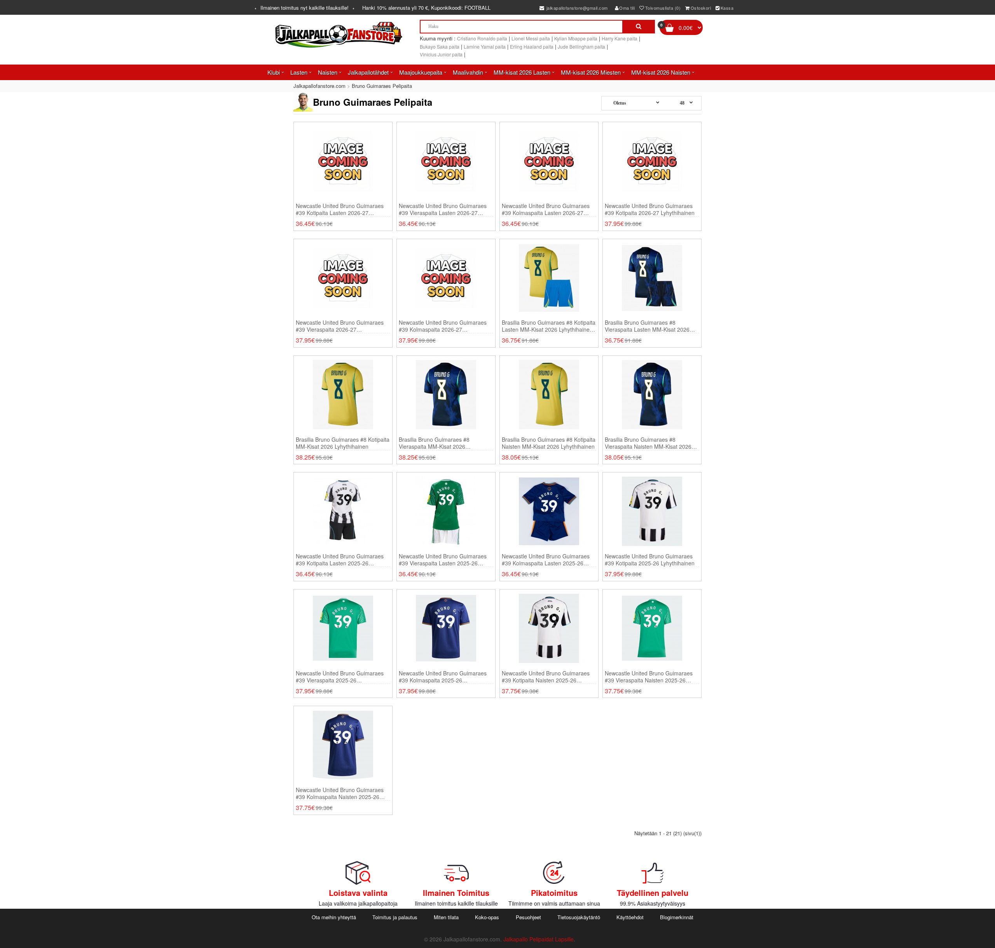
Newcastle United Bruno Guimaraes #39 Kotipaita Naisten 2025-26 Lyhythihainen (546, 677)
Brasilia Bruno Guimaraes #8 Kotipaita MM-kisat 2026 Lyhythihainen (342, 443)
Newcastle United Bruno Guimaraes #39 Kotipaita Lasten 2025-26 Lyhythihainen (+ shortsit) (340, 560)
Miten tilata (446, 917)
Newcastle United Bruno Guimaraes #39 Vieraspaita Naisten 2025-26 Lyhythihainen (649, 677)
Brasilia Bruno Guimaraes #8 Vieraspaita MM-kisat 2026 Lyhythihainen (434, 443)
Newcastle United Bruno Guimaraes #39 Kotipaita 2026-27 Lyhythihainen (650, 209)
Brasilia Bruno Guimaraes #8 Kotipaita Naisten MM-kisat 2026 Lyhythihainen (548, 443)
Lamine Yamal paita (485, 46)
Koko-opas (487, 917)
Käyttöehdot (630, 917)
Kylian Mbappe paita (575, 38)
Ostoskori (701, 8)
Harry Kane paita (619, 38)
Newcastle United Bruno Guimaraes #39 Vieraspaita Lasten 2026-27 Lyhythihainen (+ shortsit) (443, 209)
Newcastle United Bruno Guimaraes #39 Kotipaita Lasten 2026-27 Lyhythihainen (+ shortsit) (340, 209)
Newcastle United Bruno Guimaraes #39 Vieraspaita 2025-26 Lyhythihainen (340, 677)
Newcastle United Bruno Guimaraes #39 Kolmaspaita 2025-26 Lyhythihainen (443, 677)
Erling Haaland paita (531, 46)
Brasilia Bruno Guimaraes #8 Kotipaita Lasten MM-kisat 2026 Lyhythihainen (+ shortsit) (548, 326)
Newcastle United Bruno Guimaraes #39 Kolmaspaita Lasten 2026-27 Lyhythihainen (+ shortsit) (546, 209)
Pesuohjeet (528, 917)
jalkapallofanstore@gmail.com (576, 8)
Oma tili (627, 8)
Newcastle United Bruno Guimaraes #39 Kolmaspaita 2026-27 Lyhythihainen (443, 326)
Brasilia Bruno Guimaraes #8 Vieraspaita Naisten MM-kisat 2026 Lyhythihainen (648, 443)
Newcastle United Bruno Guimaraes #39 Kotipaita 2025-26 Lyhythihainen (650, 560)
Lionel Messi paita (530, 38)
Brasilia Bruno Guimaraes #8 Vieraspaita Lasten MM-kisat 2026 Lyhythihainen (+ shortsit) (647, 326)
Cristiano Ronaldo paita (482, 38)
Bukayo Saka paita (439, 46)
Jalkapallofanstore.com (319, 85)
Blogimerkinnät (676, 917)
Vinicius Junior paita (441, 54)
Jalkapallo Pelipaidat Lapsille (538, 939)
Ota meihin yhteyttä (334, 917)
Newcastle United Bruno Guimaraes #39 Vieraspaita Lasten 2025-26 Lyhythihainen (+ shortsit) (443, 560)
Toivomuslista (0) (663, 8)
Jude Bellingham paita (581, 46)
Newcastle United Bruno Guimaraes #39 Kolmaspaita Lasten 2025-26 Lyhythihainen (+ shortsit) (546, 560)
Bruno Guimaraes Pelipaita (382, 85)
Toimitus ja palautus (394, 917)
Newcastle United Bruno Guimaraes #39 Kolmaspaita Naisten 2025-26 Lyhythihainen (340, 793)
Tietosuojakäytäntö (578, 917)
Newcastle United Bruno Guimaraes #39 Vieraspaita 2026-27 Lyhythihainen (340, 326)
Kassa (727, 8)
